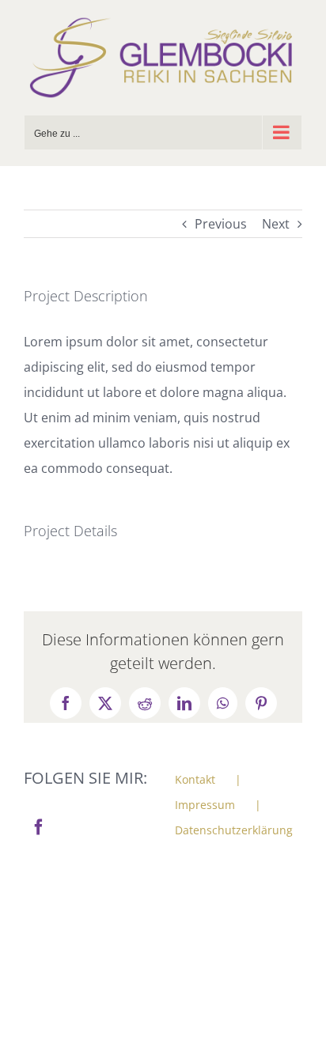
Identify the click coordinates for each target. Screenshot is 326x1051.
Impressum (205, 804)
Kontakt (195, 779)
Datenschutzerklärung (234, 829)
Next (276, 224)
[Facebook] (39, 827)
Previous (221, 224)
